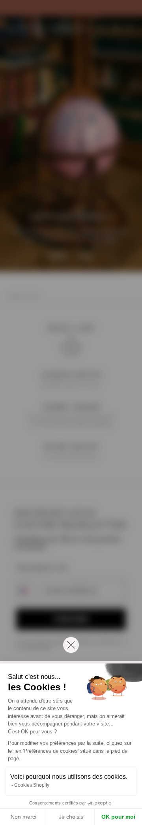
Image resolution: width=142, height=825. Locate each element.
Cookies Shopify (31, 785)
